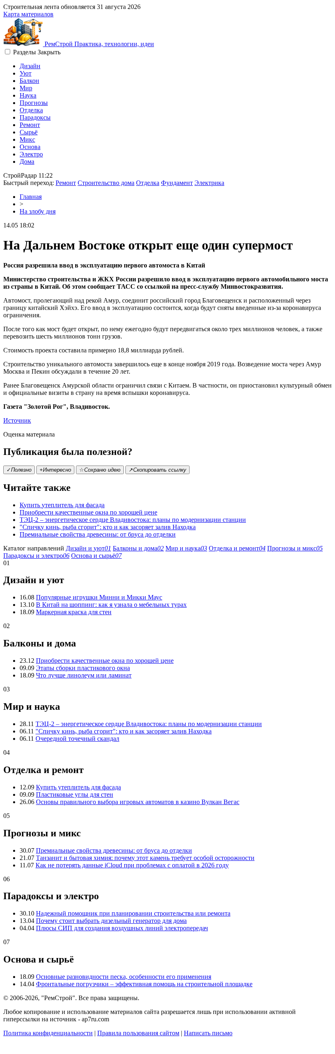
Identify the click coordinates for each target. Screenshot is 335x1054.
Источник (17, 420)
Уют (25, 73)
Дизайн (30, 65)
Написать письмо (208, 1032)
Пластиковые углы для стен (74, 794)
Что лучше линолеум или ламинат (84, 675)
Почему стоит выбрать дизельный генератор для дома (111, 920)
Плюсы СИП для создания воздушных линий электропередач (122, 928)
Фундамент (177, 182)
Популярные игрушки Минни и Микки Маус (99, 597)
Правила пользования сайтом (138, 1032)
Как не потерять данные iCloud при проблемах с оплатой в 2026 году (132, 865)
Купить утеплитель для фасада (62, 504)
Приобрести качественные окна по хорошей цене (88, 512)
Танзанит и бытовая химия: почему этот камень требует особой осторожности (145, 857)
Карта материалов (28, 14)
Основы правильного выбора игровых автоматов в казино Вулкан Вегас (137, 801)
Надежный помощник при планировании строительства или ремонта (133, 913)
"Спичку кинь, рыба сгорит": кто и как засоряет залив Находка (108, 527)
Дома (27, 161)
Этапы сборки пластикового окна (83, 667)
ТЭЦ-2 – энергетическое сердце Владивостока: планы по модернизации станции (133, 519)
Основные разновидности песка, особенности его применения (123, 976)
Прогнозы (34, 102)
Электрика (209, 182)
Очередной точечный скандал (77, 738)
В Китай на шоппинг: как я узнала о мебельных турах (111, 604)
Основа (30, 146)
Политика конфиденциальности (48, 1032)
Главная (31, 196)
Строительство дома (106, 182)
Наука (28, 95)
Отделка (31, 110)
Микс (27, 139)
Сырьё (29, 132)
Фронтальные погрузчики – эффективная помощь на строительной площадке (144, 983)
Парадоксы (35, 117)
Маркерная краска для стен (74, 611)
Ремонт (30, 124)
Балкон (29, 80)
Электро (31, 154)
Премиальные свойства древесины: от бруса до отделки (98, 534)
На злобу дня (38, 211)
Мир (26, 88)
